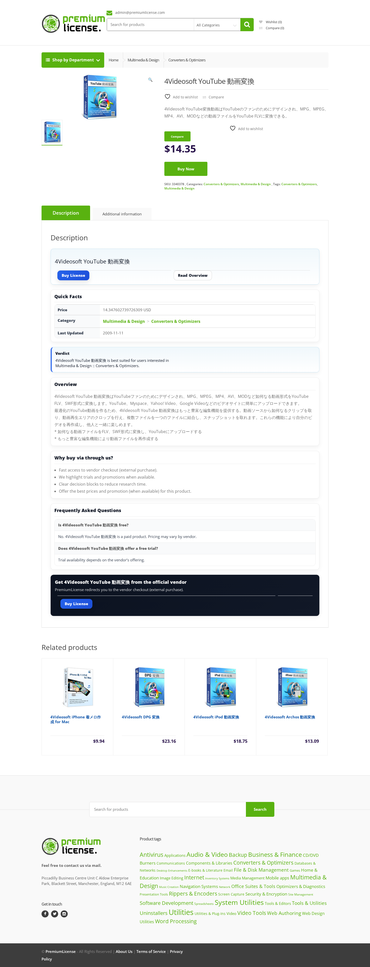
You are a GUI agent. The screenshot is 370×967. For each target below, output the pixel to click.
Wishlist (273, 22)
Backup (238, 854)
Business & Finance (275, 854)
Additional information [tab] (122, 213)
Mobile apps (277, 878)
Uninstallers (154, 913)
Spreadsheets (204, 904)
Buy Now (185, 168)
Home (113, 59)
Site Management (300, 894)
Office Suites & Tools (253, 886)
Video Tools (251, 912)
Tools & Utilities (309, 903)
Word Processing (176, 921)
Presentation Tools (154, 894)
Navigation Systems (199, 886)
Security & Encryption (266, 894)
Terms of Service (151, 951)
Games (295, 870)
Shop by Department (73, 60)
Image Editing (171, 878)
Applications (175, 855)
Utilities (181, 912)
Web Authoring (284, 913)
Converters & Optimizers (221, 184)
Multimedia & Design (256, 184)
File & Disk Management (261, 870)
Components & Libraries (209, 863)
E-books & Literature (205, 870)
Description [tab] (66, 213)
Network (224, 887)
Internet (194, 877)
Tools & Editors (278, 903)
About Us (124, 951)
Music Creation (169, 887)
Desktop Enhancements (172, 870)
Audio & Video (207, 854)
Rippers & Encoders (193, 893)
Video (231, 913)
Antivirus (151, 855)
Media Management (247, 877)
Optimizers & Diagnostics (300, 886)
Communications (171, 863)
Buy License (73, 275)
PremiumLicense (61, 951)
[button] (150, 81)
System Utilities (239, 902)
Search (260, 809)
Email (228, 870)
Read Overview (193, 275)
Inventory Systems (217, 878)
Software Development (166, 903)
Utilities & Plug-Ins (210, 913)
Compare (274, 28)
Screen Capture (231, 894)
